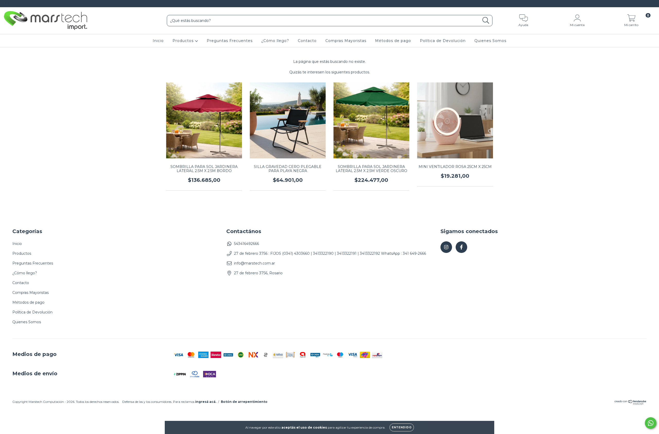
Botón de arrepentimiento (244, 402)
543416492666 (246, 243)
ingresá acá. (205, 402)
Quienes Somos (490, 40)
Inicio (158, 40)
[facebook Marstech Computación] (15, 3)
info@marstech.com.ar (254, 263)
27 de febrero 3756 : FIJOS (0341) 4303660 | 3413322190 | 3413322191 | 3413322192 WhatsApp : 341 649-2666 (330, 253)
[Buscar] (486, 20)
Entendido (402, 427)
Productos (183, 40)
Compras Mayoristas (345, 40)
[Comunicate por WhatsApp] (650, 423)
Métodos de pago (393, 40)
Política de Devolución (443, 40)
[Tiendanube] (630, 403)
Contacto (307, 40)
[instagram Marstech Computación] (8, 3)
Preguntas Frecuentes (230, 40)
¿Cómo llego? (275, 40)
